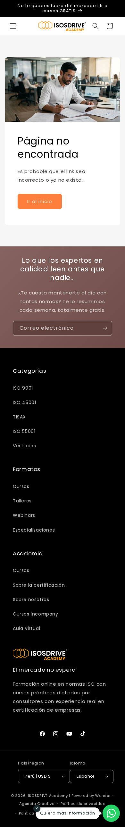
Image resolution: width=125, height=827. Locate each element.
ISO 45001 (24, 402)
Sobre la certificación (39, 585)
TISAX (19, 417)
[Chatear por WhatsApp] (111, 813)
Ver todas (24, 445)
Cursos (21, 486)
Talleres (22, 501)
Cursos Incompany (35, 614)
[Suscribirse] (105, 328)
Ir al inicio (39, 201)
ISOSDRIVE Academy (48, 795)
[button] (13, 26)
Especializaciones (34, 530)
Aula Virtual (26, 628)
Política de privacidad (83, 803)
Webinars (24, 515)
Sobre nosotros (31, 599)
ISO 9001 (23, 388)
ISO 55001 (24, 431)
